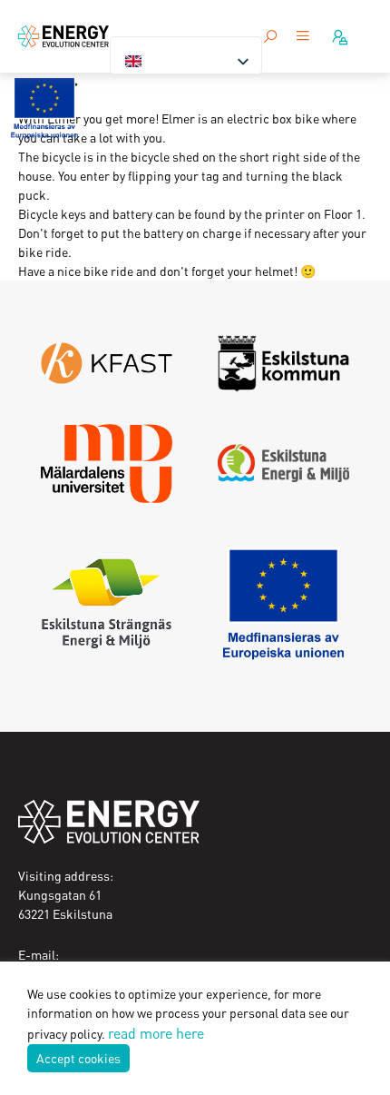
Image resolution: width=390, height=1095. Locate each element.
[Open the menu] (303, 36)
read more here (156, 1032)
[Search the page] (270, 36)
